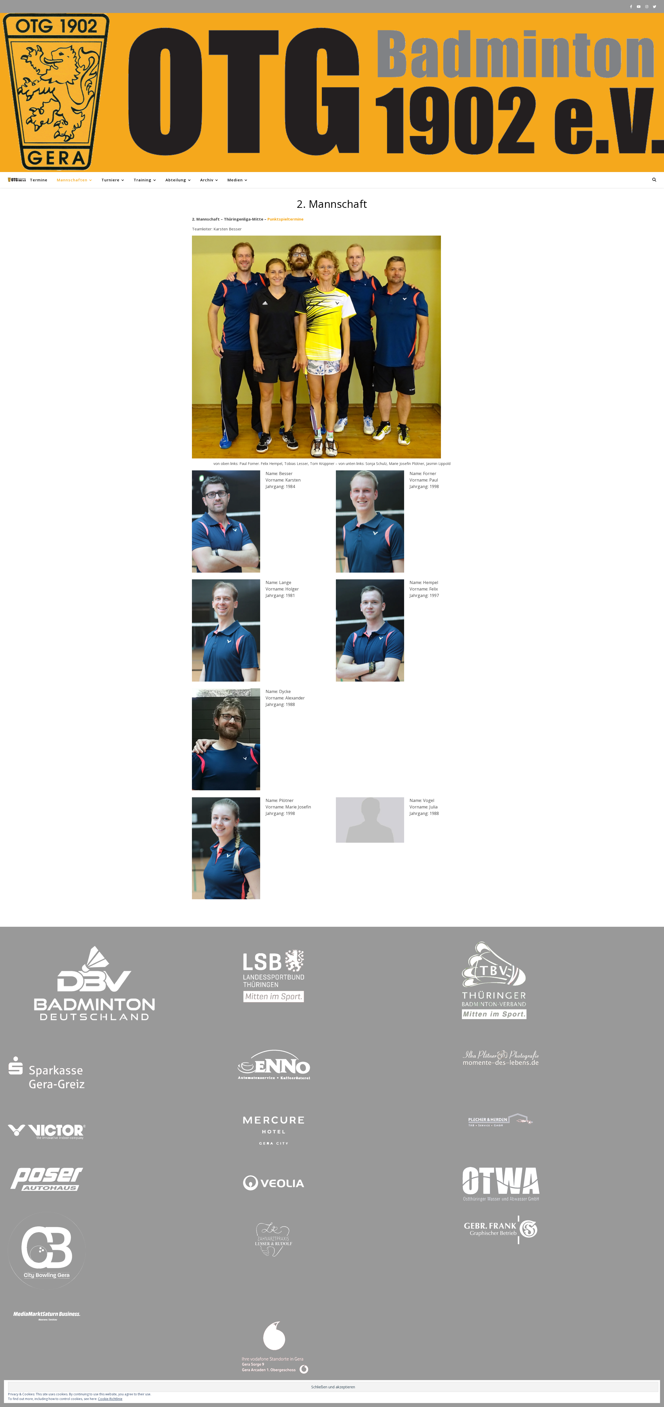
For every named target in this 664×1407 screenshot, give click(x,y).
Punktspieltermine (285, 219)
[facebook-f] (631, 6)
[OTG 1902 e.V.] (332, 92)
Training (142, 179)
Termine (38, 179)
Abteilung (175, 179)
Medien (235, 179)
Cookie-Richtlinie (110, 1399)
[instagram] (647, 6)
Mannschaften (72, 179)
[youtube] (639, 6)
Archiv (206, 179)
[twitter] (654, 6)
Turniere (110, 179)
